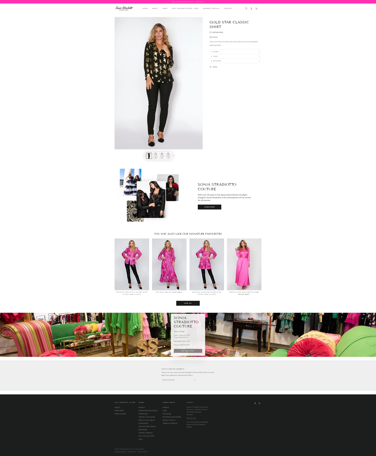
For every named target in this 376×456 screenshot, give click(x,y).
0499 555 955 (191, 418)
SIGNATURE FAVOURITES (148, 411)
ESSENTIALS (143, 414)
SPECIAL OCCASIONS (147, 417)
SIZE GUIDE (167, 414)
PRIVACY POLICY (169, 420)
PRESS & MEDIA (120, 414)
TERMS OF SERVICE (170, 423)
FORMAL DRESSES (146, 433)
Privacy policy (132, 451)
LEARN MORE (209, 207)
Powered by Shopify (120, 451)
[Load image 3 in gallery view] (162, 156)
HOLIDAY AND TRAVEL (147, 426)
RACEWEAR (143, 430)
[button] (246, 8)
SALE (140, 439)
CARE (165, 411)
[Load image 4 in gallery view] (168, 156)
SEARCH (142, 407)
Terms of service (142, 451)
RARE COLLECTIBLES (147, 420)
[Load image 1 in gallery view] (149, 156)
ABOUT (117, 407)
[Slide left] (143, 156)
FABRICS (166, 407)
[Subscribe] (195, 380)
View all (188, 303)
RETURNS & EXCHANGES (172, 417)
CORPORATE (143, 423)
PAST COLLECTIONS (146, 436)
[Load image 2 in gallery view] (155, 156)
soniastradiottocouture (126, 449)
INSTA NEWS (119, 411)
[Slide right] (174, 156)
